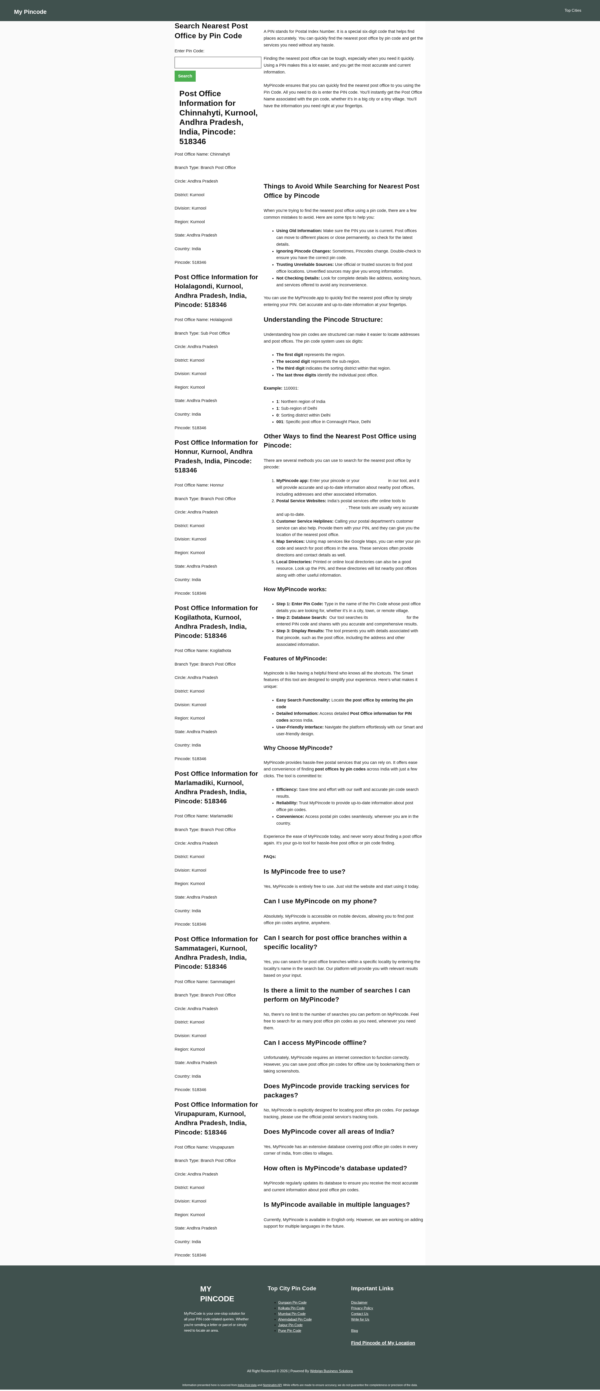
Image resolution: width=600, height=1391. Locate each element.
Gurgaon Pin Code (292, 1302)
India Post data (247, 1385)
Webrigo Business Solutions (331, 1371)
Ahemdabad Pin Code (295, 1319)
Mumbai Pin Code (292, 1314)
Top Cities (573, 10)
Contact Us (359, 1314)
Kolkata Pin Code (291, 1308)
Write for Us (360, 1319)
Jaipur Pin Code (290, 1325)
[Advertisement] (343, 149)
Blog (354, 1331)
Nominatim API (272, 1385)
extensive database (386, 617)
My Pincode (30, 11)
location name (373, 480)
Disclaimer (359, 1302)
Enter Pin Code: (189, 51)
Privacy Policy (362, 1308)
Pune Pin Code (289, 1331)
